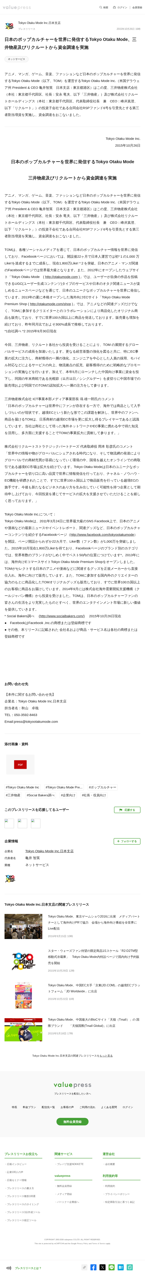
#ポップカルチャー (102, 787)
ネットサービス (16, 59)
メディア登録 (64, 1194)
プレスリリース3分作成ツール (23, 1212)
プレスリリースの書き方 (20, 1188)
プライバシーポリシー (117, 1194)
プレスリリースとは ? (28, 1268)
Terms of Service (99, 1244)
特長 (14, 1107)
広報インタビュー (17, 1164)
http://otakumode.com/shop (50, 304)
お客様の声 (67, 1107)
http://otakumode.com (61, 277)
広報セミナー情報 (17, 1180)
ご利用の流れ (87, 1107)
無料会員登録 (72, 1121)
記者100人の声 (15, 1172)
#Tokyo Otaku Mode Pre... (64, 787)
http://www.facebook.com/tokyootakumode (102, 535)
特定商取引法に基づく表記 (120, 1202)
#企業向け (68, 795)
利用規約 (110, 1186)
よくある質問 (109, 1107)
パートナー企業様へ (68, 1202)
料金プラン (29, 1107)
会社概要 (110, 1164)
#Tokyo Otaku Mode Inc (22, 787)
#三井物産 (13, 795)
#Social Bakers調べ (41, 795)
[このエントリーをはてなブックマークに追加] (121, 1269)
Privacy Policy (82, 1244)
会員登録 (137, 7)
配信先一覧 (48, 1107)
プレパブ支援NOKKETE (70, 1164)
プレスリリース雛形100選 (21, 1196)
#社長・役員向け (94, 795)
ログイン (122, 7)
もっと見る (106, 1055)
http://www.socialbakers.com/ (62, 616)
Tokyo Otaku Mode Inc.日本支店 (39, 23)
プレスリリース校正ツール (21, 1220)
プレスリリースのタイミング (23, 1204)
